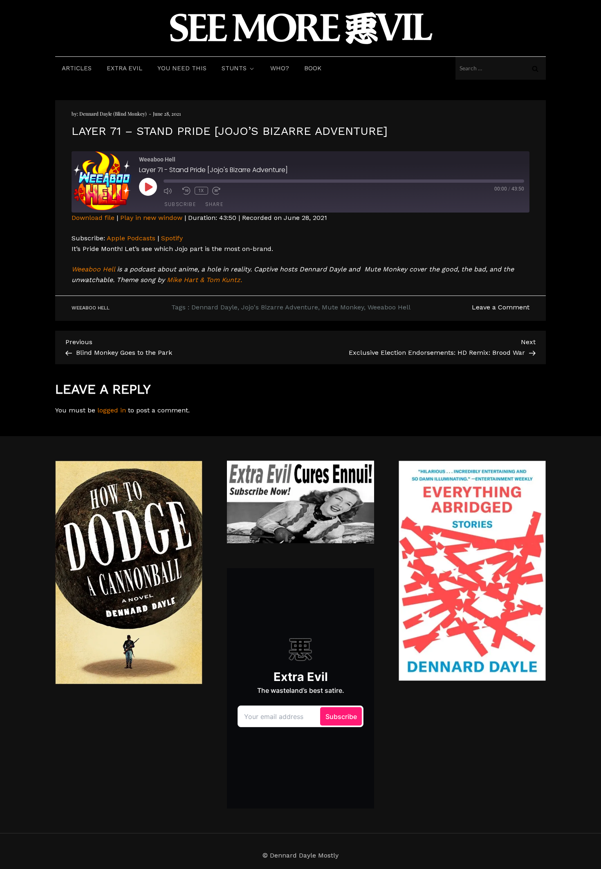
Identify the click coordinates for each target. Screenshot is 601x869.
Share (214, 204)
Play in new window (151, 218)
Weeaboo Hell (93, 269)
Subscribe (180, 204)
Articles (77, 68)
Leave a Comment (500, 307)
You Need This (181, 68)
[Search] (535, 68)
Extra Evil (124, 68)
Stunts (234, 68)
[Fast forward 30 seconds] (219, 190)
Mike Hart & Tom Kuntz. (204, 280)
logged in (111, 410)
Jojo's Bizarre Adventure (279, 307)
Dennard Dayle (214, 307)
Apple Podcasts (131, 238)
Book (312, 68)
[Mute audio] (171, 190)
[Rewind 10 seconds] (186, 190)
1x (201, 190)
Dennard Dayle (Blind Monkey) (113, 113)
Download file (93, 218)
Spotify (172, 238)
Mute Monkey (343, 307)
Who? (279, 68)
